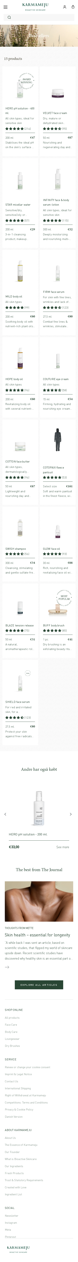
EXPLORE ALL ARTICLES (39, 984)
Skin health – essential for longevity (37, 934)
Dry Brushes (12, 1045)
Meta (8, 1229)
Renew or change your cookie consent (27, 1067)
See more (62, 847)
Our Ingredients (14, 1166)
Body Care (11, 1031)
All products (12, 1017)
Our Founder (12, 1151)
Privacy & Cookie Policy (19, 1109)
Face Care (11, 1024)
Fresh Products (14, 1173)
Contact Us (11, 1081)
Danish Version (14, 1116)
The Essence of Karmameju (21, 1144)
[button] (14, 129)
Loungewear (12, 1038)
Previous (7, 815)
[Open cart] (73, 6)
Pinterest (10, 1236)
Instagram (11, 1222)
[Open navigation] (5, 7)
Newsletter (11, 1215)
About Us (10, 1137)
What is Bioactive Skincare (21, 1158)
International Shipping (18, 1088)
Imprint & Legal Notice (18, 1074)
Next (71, 815)
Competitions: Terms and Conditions (26, 1102)
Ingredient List (13, 1194)
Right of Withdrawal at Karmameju (25, 1095)
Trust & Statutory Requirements (24, 1180)
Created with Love (15, 1187)
